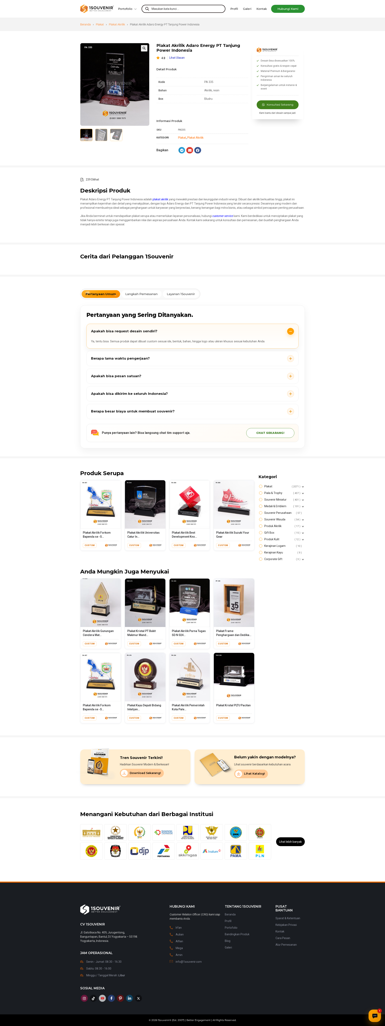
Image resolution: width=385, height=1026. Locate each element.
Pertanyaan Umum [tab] (101, 294)
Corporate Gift (281, 559)
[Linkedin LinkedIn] (129, 998)
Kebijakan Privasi (286, 924)
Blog (227, 940)
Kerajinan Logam (282, 545)
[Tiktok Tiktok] (93, 998)
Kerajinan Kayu (282, 552)
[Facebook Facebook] (111, 998)
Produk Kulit (281, 539)
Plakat (100, 24)
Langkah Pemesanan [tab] (141, 294)
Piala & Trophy (281, 493)
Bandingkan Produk (237, 934)
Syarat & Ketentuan (288, 918)
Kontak (280, 931)
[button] (288, 9)
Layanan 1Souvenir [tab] (181, 294)
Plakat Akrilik (117, 24)
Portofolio (125, 9)
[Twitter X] (138, 998)
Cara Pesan (283, 938)
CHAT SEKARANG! (270, 433)
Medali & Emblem (281, 506)
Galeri (228, 947)
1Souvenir (163, 1020)
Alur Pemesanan (286, 944)
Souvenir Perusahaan (282, 512)
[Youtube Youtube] (102, 998)
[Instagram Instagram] (84, 998)
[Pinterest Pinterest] (120, 998)
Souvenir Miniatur (281, 499)
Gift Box (281, 532)
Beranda (85, 24)
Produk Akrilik (281, 526)
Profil (228, 921)
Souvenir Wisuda (281, 519)
